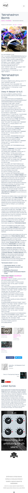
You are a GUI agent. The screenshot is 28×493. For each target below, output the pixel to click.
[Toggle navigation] (24, 6)
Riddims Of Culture (5, 334)
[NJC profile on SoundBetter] (14, 455)
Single (20, 24)
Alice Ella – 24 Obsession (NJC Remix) (17, 336)
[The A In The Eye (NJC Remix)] (6, 344)
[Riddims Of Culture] (6, 331)
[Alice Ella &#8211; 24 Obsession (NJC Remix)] (18, 331)
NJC (15, 24)
